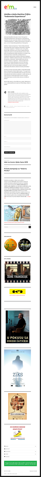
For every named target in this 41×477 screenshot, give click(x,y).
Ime (5, 136)
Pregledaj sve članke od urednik (13, 102)
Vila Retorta (16, 244)
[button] (4, 272)
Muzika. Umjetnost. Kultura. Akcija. (20, 106)
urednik (7, 106)
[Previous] (5, 245)
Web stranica (7, 146)
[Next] (30, 245)
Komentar (6, 120)
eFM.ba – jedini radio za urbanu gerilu (10, 473)
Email (5, 141)
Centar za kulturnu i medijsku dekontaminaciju (17, 295)
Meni (35, 7)
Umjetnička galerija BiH (10, 107)
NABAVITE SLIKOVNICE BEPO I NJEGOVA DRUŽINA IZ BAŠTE (14, 222)
